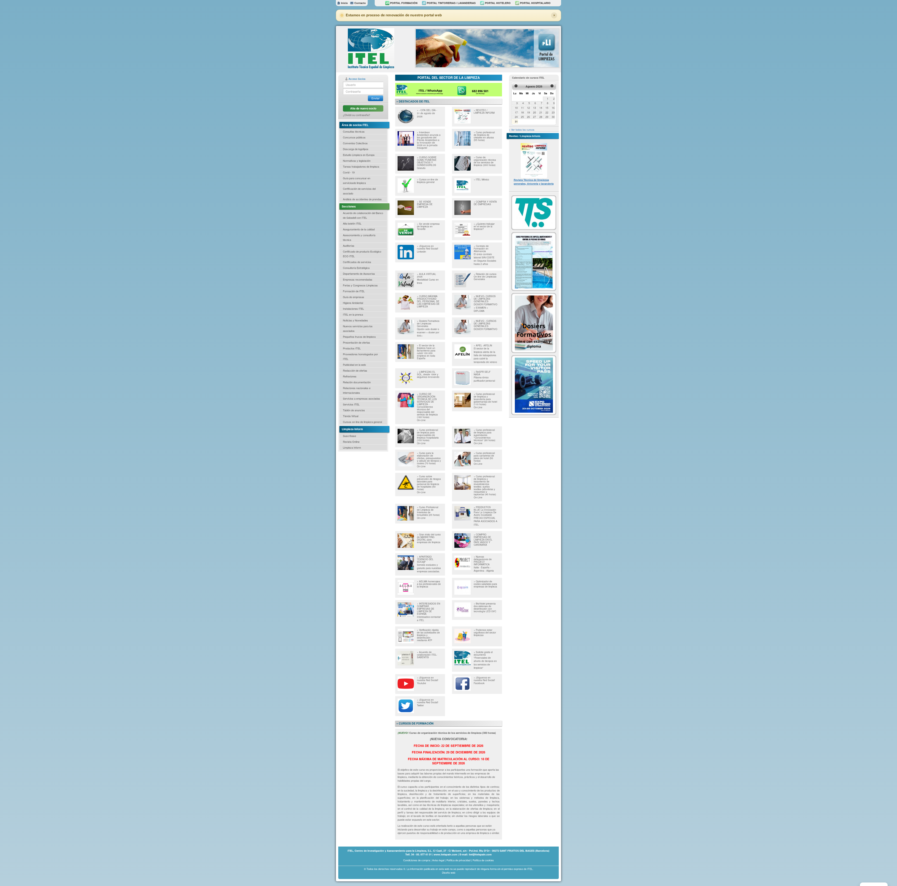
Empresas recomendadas (357, 279)
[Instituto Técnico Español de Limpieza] (371, 48)
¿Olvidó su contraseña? (356, 115)
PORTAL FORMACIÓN (403, 3)
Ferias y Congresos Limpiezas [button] (360, 285)
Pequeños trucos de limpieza (359, 336)
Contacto (360, 3)
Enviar (375, 98)
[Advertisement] (361, 479)
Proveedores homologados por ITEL (360, 356)
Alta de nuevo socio (363, 108)
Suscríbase (349, 436)
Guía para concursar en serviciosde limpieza (356, 180)
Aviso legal (438, 860)
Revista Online (351, 441)
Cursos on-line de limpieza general (362, 422)
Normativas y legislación (356, 160)
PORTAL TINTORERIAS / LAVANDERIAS (451, 3)
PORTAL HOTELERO (497, 3)
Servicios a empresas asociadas (361, 398)
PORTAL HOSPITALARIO (535, 3)
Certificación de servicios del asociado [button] (359, 191)
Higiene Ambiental (353, 303)
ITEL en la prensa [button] (353, 314)
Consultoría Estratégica (356, 268)
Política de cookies (483, 860)
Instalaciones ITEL (353, 308)
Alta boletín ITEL (352, 223)
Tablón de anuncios (354, 410)
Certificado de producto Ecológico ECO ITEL (362, 254)
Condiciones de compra (416, 860)
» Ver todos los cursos (521, 129)
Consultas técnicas (354, 131)
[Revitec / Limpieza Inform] (534, 160)
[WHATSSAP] (448, 89)
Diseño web (448, 872)
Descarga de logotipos (355, 149)
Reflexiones (349, 376)
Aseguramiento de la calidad (359, 229)
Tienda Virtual (350, 416)
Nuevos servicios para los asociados (358, 328)
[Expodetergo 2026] (534, 385)
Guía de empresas (353, 297)
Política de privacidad (458, 860)
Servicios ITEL (351, 404)
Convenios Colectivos (355, 143)
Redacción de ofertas (355, 370)
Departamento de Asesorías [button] (359, 273)
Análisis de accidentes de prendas (362, 199)
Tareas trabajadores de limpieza (361, 166)
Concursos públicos (354, 137)
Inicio (344, 3)
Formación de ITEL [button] (354, 291)
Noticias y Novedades (355, 320)
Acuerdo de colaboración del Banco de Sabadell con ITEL (363, 215)
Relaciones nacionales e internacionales (356, 390)
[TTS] (534, 212)
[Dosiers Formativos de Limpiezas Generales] (534, 322)
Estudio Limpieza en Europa (358, 155)
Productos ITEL (352, 348)
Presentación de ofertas (356, 342)
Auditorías (348, 245)
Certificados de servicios (357, 262)
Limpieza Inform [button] (352, 447)
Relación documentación (357, 382)
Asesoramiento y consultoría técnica (359, 237)
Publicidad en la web (354, 364)
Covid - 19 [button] (349, 172)
